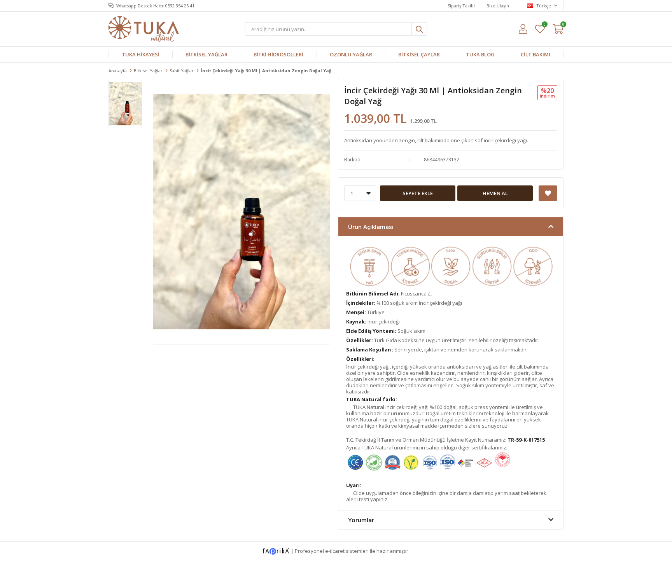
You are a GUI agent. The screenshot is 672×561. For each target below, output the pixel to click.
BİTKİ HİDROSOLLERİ (278, 54)
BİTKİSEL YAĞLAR (207, 54)
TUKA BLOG (480, 54)
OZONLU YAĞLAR (351, 54)
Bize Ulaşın (497, 6)
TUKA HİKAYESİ (140, 54)
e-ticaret (335, 550)
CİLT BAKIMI (535, 54)
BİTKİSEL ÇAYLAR (419, 54)
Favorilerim (544, 25)
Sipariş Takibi (461, 6)
